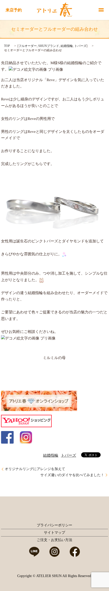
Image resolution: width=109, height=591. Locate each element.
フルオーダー (28, 46)
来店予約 (14, 10)
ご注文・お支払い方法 (54, 540)
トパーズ (80, 46)
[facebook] (7, 437)
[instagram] (26, 437)
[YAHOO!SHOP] (26, 421)
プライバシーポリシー (54, 525)
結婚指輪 (67, 46)
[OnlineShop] (39, 401)
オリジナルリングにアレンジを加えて (35, 469)
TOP (7, 46)
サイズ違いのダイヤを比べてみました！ (72, 475)
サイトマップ (54, 532)
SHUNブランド (48, 46)
